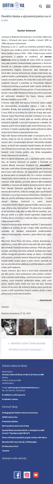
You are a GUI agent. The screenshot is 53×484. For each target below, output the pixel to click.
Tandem (5, 450)
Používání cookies (10, 399)
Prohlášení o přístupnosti (13, 395)
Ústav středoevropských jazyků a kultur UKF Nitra (24, 437)
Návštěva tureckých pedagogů (26, 349)
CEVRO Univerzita (9, 417)
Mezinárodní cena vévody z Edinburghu (19, 442)
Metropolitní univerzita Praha (15, 426)
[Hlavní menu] (48, 6)
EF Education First (10, 446)
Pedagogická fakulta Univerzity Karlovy (20, 412)
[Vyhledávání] (40, 6)
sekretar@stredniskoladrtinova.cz (23, 387)
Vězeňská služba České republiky (26, 343)
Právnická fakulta (10, 421)
